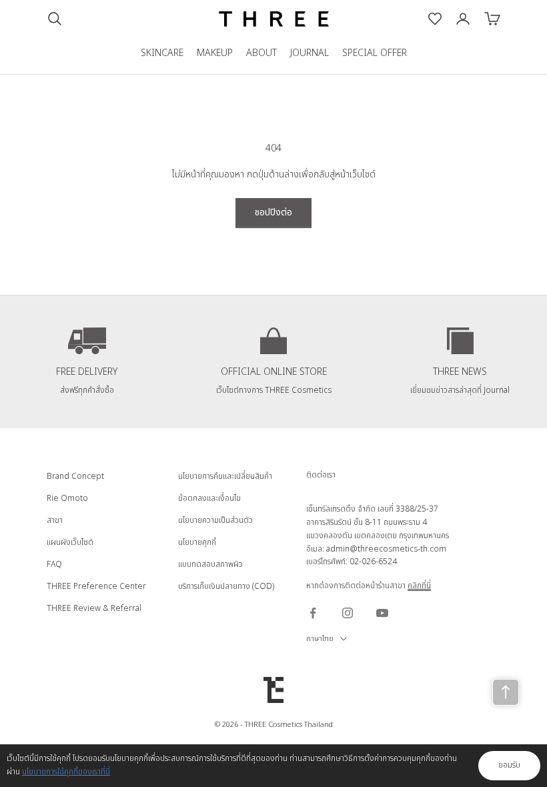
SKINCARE (162, 53)
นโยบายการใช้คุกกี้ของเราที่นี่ (66, 772)
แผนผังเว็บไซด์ (70, 542)
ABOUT (261, 53)
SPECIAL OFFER (374, 53)
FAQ (54, 564)
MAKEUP (215, 53)
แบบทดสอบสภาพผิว (210, 564)
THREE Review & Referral (94, 608)
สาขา (55, 520)
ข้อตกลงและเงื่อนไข (209, 498)
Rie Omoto (67, 498)
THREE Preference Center (96, 586)
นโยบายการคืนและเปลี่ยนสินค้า (225, 476)
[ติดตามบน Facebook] (313, 613)
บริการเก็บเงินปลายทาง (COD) (226, 586)
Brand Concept (75, 476)
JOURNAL (309, 53)
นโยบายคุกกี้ (197, 542)
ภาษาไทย (320, 638)
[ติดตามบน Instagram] (347, 613)
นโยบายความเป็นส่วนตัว (215, 520)
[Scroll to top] (505, 692)
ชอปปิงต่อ (273, 212)
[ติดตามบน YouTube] (382, 613)
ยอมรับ (509, 765)
